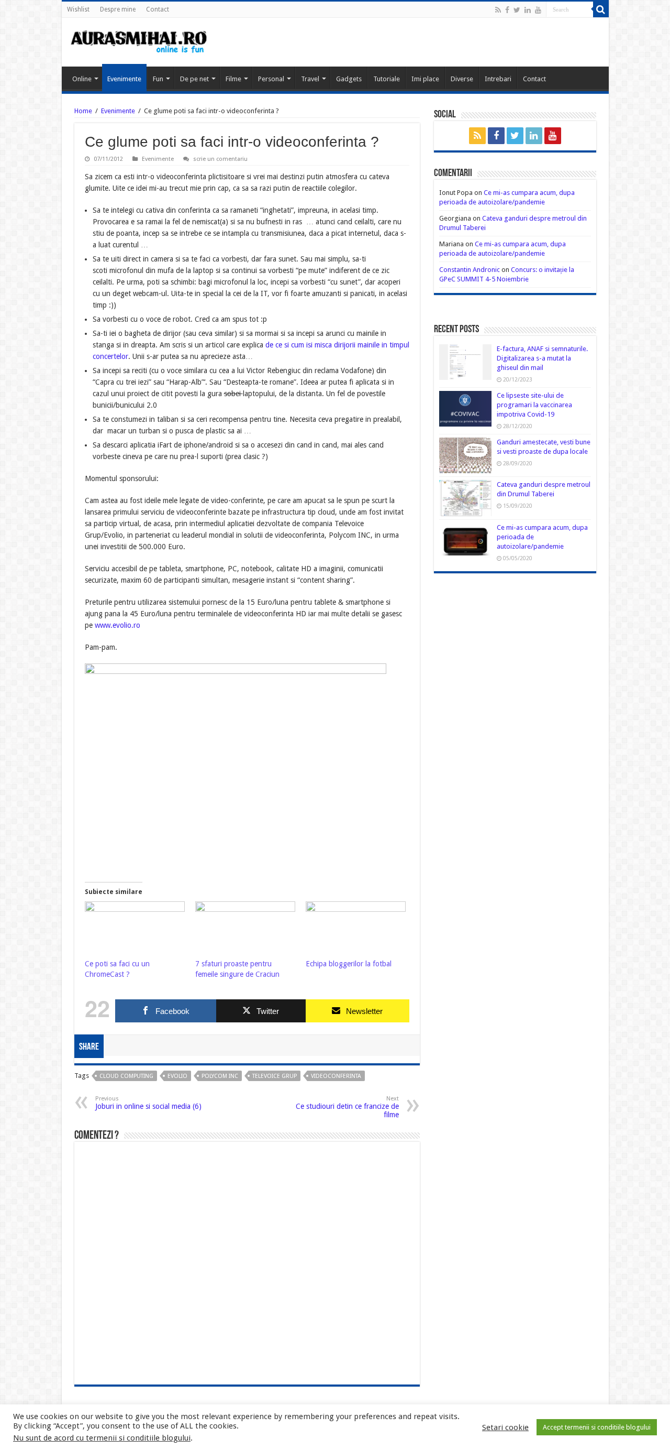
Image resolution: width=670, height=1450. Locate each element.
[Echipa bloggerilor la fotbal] (356, 929)
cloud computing (126, 1076)
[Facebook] (507, 10)
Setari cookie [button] (505, 1427)
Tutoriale (386, 79)
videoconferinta (336, 1076)
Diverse (462, 79)
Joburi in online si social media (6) (148, 1102)
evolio (177, 1076)
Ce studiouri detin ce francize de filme (347, 1107)
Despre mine (118, 9)
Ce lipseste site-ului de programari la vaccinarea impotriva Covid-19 (534, 404)
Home (83, 111)
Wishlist (78, 9)
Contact (157, 9)
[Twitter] (516, 10)
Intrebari (498, 79)
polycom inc (220, 1076)
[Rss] (498, 10)
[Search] (601, 9)
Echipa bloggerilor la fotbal (349, 964)
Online (82, 79)
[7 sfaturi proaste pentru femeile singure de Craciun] (245, 929)
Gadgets (349, 79)
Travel (310, 79)
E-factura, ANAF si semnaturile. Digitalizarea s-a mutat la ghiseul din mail (542, 358)
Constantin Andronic (469, 270)
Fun (158, 79)
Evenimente (124, 79)
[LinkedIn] (527, 10)
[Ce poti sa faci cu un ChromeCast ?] (135, 929)
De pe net (194, 79)
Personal (271, 79)
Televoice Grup (274, 1076)
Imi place (425, 79)
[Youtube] (538, 10)
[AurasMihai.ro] (139, 40)
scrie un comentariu (220, 159)
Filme (233, 79)
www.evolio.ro (117, 625)
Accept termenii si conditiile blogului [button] (597, 1427)
